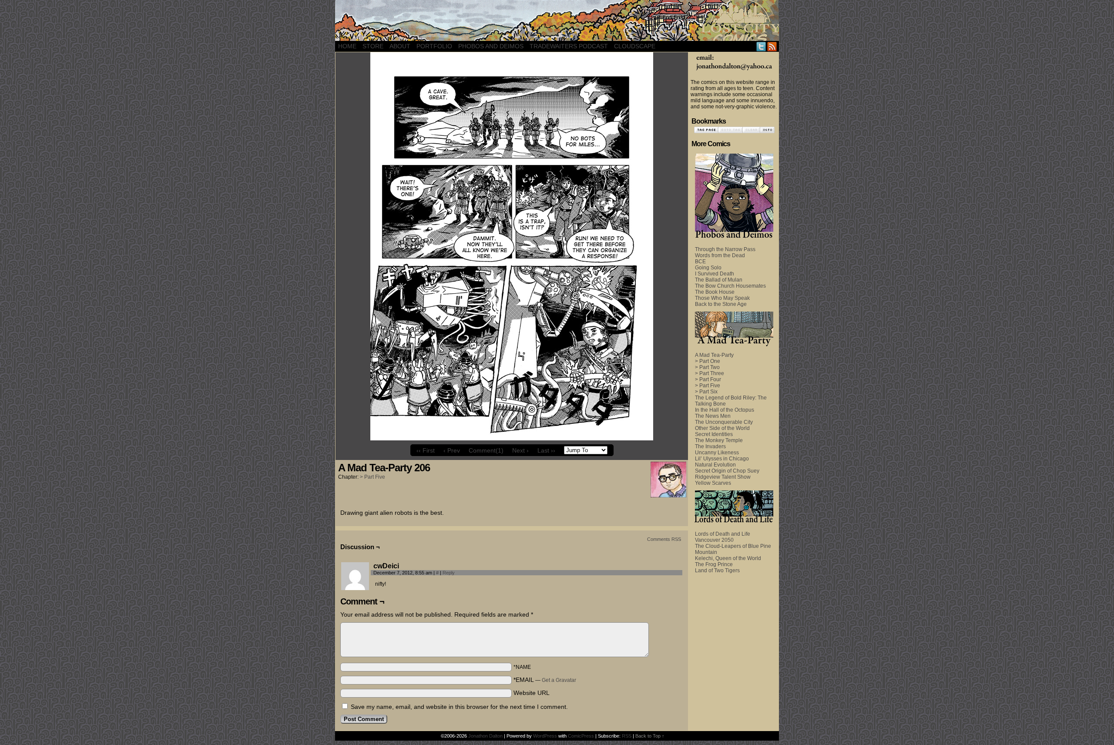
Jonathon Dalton (485, 735)
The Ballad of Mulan (718, 280)
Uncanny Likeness (717, 453)
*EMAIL (544, 679)
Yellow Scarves (713, 483)
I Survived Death (714, 274)
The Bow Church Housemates (730, 286)
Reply (449, 572)
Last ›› (546, 450)
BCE (700, 261)
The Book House (715, 292)
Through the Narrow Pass (725, 249)
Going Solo (708, 268)
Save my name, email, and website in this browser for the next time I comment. (459, 706)
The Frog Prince (714, 564)
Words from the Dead (720, 255)
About (399, 46)
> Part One (707, 361)
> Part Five (372, 477)
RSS (772, 46)
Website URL (531, 692)
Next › (520, 450)
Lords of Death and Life (722, 534)
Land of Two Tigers (717, 570)
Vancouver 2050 (714, 540)
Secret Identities (714, 434)
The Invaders (710, 446)
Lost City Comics (557, 20)
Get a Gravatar (559, 680)
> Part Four (708, 379)
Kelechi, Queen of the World (728, 558)
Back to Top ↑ (649, 735)
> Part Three (709, 373)
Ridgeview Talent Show (723, 477)
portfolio (434, 46)
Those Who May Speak (722, 298)
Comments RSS (664, 539)
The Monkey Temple (719, 440)
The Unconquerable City (724, 422)
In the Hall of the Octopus (724, 410)
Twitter (761, 46)
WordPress (545, 735)
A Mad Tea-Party (714, 355)
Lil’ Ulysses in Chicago (722, 459)
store (372, 46)
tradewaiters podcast (569, 46)
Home (347, 46)
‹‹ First (425, 450)
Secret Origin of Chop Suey (727, 471)
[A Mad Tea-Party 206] (511, 438)
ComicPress (581, 735)
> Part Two (707, 367)
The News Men (713, 416)
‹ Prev (451, 450)
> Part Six (706, 392)
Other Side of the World (722, 428)
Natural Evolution (715, 465)
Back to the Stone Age (721, 304)
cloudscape (634, 46)
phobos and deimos (490, 46)
